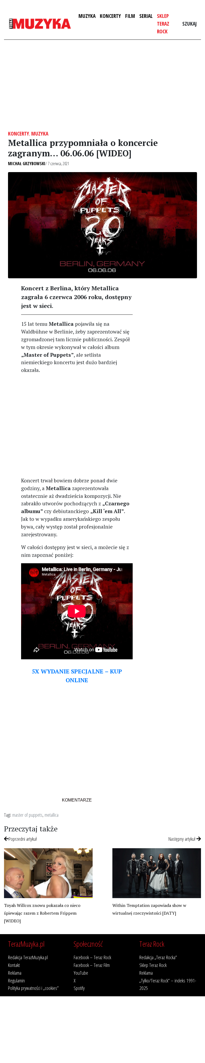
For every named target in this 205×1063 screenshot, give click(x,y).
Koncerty (110, 15)
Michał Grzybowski (26, 163)
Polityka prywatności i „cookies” (33, 987)
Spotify (79, 987)
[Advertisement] (102, 85)
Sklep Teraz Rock (163, 23)
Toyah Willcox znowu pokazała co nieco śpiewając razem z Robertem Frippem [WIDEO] (42, 913)
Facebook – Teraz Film (92, 965)
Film (130, 15)
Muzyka (87, 15)
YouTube (81, 972)
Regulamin (16, 980)
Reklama (14, 972)
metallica (51, 814)
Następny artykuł (182, 838)
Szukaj (189, 23)
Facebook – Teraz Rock (92, 957)
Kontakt (14, 965)
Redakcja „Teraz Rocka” (158, 957)
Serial (146, 15)
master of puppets (27, 814)
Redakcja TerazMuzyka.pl (28, 957)
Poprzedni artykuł (23, 838)
